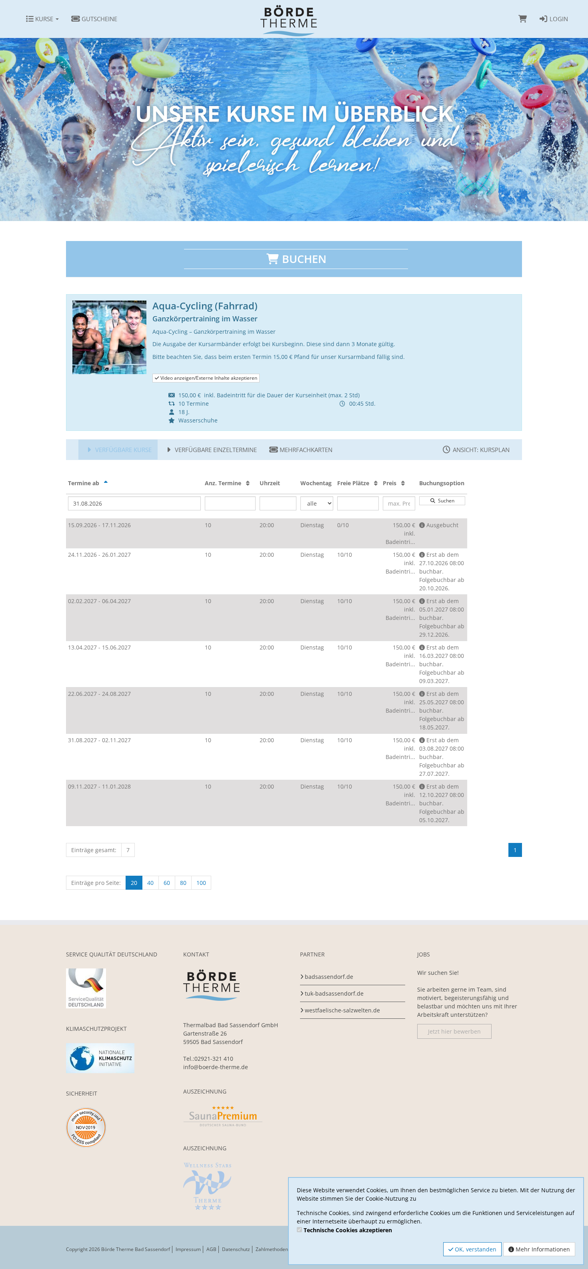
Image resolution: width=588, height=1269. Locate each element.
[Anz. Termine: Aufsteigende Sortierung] (248, 483)
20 (134, 883)
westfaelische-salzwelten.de (342, 1010)
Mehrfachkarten (305, 450)
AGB (211, 1249)
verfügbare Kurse (123, 450)
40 (150, 883)
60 (167, 883)
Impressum (188, 1249)
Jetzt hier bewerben (454, 1031)
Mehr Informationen (542, 1249)
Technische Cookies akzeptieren (348, 1230)
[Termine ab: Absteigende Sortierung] (106, 483)
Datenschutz (236, 1249)
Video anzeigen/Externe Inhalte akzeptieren (208, 378)
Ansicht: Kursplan (480, 450)
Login (558, 19)
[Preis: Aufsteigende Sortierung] (403, 483)
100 (201, 883)
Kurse (44, 19)
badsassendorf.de (329, 976)
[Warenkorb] (522, 19)
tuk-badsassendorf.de (334, 993)
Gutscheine (98, 19)
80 (183, 883)
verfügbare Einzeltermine (215, 450)
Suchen (445, 500)
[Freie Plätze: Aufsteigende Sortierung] (376, 483)
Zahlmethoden (272, 1249)
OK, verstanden (474, 1249)
